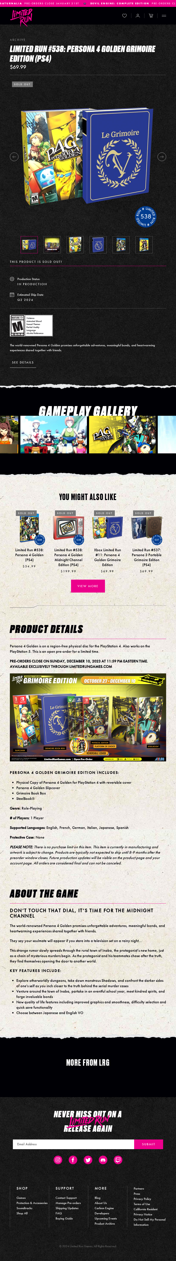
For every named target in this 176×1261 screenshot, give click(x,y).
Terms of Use (142, 1204)
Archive (18, 40)
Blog (97, 1198)
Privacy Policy (142, 1199)
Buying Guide (64, 1218)
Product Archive (105, 1223)
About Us (101, 1203)
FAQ (59, 1213)
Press (137, 1194)
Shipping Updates (67, 1208)
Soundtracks (24, 1208)
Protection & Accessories (32, 1203)
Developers (102, 1213)
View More (88, 586)
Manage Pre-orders (68, 1203)
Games (21, 1198)
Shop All (22, 1213)
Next (162, 156)
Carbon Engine (104, 1208)
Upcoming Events (106, 1218)
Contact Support (66, 1198)
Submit (148, 1144)
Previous (14, 156)
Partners (139, 1188)
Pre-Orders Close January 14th (61, 3)
